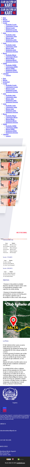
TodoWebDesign (20, 463)
